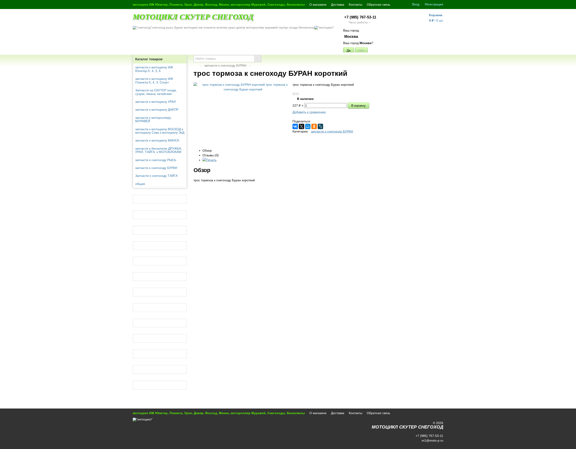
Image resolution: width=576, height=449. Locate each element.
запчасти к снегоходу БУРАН (225, 65)
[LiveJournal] (320, 126)
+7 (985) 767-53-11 (360, 17)
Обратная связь (378, 4)
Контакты (355, 4)
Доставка (337, 4)
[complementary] (437, 445)
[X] (301, 126)
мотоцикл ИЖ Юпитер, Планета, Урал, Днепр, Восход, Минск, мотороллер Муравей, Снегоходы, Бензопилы (219, 4)
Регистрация (434, 4)
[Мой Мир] (307, 126)
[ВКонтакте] (295, 126)
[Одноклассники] (314, 126)
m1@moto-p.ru (432, 440)
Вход (415, 4)
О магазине (317, 4)
